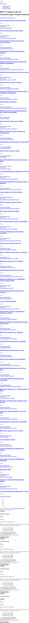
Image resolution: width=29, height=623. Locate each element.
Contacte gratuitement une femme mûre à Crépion (14, 171)
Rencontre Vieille (7, 8)
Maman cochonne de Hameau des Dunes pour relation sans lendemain (13, 62)
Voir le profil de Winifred (5, 155)
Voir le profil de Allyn (5, 465)
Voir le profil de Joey (4, 417)
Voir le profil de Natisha (5, 126)
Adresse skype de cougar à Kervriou (10, 243)
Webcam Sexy (6, 7)
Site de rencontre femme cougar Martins (11, 30)
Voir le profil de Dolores (5, 486)
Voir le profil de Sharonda (6, 147)
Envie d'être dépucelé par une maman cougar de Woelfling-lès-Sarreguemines (14, 92)
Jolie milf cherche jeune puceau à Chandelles (13, 341)
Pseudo (1, 534)
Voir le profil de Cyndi (5, 248)
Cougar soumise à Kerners (7, 439)
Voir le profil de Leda (5, 444)
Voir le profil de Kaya (5, 35)
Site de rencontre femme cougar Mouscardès (12, 20)
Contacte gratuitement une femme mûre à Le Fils (14, 491)
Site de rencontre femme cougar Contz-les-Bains (13, 221)
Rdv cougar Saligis (5, 469)
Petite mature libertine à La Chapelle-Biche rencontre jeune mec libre (12, 279)
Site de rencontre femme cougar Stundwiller (12, 359)
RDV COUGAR (6, 6)
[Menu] (1, 1)
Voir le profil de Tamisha (5, 355)
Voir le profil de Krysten (5, 226)
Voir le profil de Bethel (5, 207)
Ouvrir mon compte (4, 537)
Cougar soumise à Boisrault (8, 301)
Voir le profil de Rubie (5, 407)
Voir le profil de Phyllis (5, 306)
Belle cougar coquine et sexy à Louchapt (11, 261)
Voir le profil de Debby (5, 346)
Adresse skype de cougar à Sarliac (10, 151)
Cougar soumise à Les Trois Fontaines (11, 192)
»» (3, 506)
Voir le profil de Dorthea (5, 496)
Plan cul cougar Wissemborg (8, 102)
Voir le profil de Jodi (4, 474)
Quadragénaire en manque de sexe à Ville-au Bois (14, 142)
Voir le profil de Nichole (5, 285)
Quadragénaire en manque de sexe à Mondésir (13, 421)
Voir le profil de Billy (4, 374)
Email (1, 532)
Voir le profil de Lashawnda (6, 197)
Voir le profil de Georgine (5, 166)
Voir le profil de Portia (5, 328)
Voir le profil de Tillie (5, 238)
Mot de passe (3, 535)
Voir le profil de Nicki (5, 25)
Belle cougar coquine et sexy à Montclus (11, 332)
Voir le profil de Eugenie (5, 275)
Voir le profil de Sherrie (5, 426)
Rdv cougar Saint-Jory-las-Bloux (9, 211)
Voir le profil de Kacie (5, 188)
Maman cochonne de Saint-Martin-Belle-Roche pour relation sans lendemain (13, 111)
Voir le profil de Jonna (5, 216)
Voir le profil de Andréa (5, 455)
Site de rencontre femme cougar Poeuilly (11, 121)
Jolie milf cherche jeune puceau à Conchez (12, 350)
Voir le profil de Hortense (5, 106)
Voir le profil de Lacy (5, 257)
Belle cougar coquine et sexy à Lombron (11, 430)
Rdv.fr (3, 3)
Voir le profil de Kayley (5, 176)
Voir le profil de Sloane (5, 297)
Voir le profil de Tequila (5, 77)
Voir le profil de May (4, 68)
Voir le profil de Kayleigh (5, 47)
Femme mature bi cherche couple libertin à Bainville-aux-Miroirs (12, 312)
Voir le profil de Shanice (5, 385)
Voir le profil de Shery (5, 117)
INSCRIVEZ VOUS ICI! (19, 508)
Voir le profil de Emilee (5, 364)
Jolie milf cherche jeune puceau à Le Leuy (12, 270)
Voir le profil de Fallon (5, 87)
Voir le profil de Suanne (5, 57)
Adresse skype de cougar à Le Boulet (10, 82)
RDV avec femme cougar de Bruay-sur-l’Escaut (13, 252)
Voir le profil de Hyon (5, 318)
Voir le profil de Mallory (5, 395)
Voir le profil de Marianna (5, 138)
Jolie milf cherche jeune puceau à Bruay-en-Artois (14, 72)
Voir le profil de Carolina (5, 266)
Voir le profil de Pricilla (5, 337)
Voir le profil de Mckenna (5, 435)
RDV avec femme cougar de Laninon (10, 202)
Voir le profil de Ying (4, 97)
